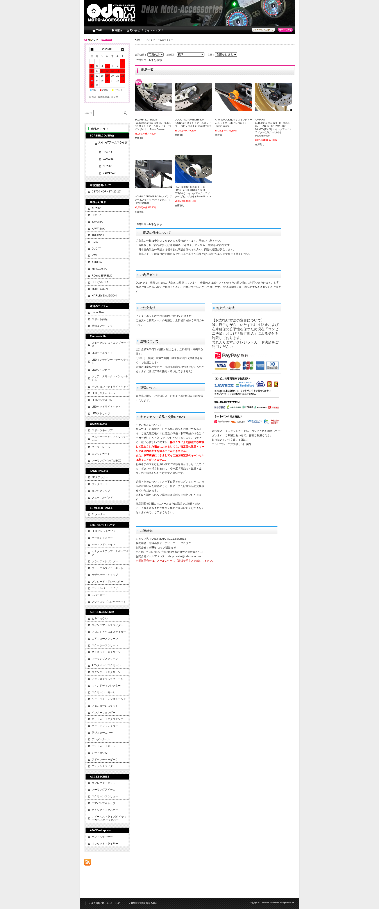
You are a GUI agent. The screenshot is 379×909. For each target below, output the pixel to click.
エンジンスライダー (103, 766)
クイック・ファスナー (105, 809)
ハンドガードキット (103, 746)
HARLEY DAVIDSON (104, 295)
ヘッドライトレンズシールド (109, 699)
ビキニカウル (99, 618)
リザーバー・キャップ (105, 574)
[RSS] (87, 863)
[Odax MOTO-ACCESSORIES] (120, 23)
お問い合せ (133, 30)
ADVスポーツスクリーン (106, 665)
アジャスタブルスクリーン (107, 679)
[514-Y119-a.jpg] (153, 97)
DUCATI (96, 248)
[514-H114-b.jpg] (153, 174)
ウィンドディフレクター (106, 685)
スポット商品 (99, 319)
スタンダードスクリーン (106, 672)
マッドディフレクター (105, 726)
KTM (94, 255)
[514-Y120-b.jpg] (273, 97)
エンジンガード (101, 453)
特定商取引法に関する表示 (144, 903)
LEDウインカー (101, 369)
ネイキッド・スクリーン (106, 652)
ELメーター (98, 514)
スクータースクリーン (105, 645)
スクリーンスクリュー (105, 796)
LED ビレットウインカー (106, 531)
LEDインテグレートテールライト (110, 361)
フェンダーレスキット (105, 705)
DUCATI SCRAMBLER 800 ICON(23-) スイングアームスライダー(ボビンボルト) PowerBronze (193, 122)
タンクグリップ (101, 490)
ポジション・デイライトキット (110, 386)
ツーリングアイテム (103, 789)
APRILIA (97, 262)
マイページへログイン (263, 30)
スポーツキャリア (102, 430)
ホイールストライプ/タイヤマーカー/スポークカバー (109, 818)
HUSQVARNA (100, 282)
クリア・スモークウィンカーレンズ (110, 378)
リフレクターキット (103, 783)
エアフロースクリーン (105, 638)
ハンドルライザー (102, 836)
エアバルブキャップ (103, 803)
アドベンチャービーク (105, 759)
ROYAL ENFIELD (102, 275)
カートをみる (285, 30)
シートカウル (99, 752)
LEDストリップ (101, 413)
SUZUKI (107, 166)
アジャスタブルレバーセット (109, 601)
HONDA (107, 152)
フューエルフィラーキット (107, 568)
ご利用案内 (116, 30)
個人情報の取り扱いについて (105, 903)
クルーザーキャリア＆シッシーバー (110, 438)
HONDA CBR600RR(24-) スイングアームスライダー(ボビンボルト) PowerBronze (154, 199)
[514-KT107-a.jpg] (233, 97)
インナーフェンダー (103, 712)
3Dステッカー (100, 477)
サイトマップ (153, 30)
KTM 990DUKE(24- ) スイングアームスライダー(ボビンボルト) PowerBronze (233, 122)
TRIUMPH (98, 235)
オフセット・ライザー (105, 843)
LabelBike (98, 312)
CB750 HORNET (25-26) (106, 191)
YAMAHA (108, 159)
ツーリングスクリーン (105, 658)
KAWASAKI (109, 173)
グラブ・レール (101, 447)
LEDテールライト (102, 352)
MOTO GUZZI (100, 289)
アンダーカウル (101, 739)
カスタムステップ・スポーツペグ (110, 553)
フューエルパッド (102, 497)
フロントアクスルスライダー (109, 631)
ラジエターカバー (102, 732)
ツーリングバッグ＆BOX (106, 460)
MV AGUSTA (99, 268)
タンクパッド (99, 484)
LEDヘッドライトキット (106, 406)
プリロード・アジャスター (107, 581)
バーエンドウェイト (103, 544)
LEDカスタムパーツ (103, 393)
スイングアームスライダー (112, 144)
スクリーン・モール (103, 692)
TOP (99, 30)
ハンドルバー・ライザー (106, 588)
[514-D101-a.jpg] (193, 97)
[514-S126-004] (193, 169)
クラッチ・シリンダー (105, 561)
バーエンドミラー (102, 537)
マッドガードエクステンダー (109, 719)
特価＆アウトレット (103, 325)
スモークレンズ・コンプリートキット (110, 344)
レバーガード (99, 594)
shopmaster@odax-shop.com (185, 556)
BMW (95, 242)
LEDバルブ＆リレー (103, 400)
